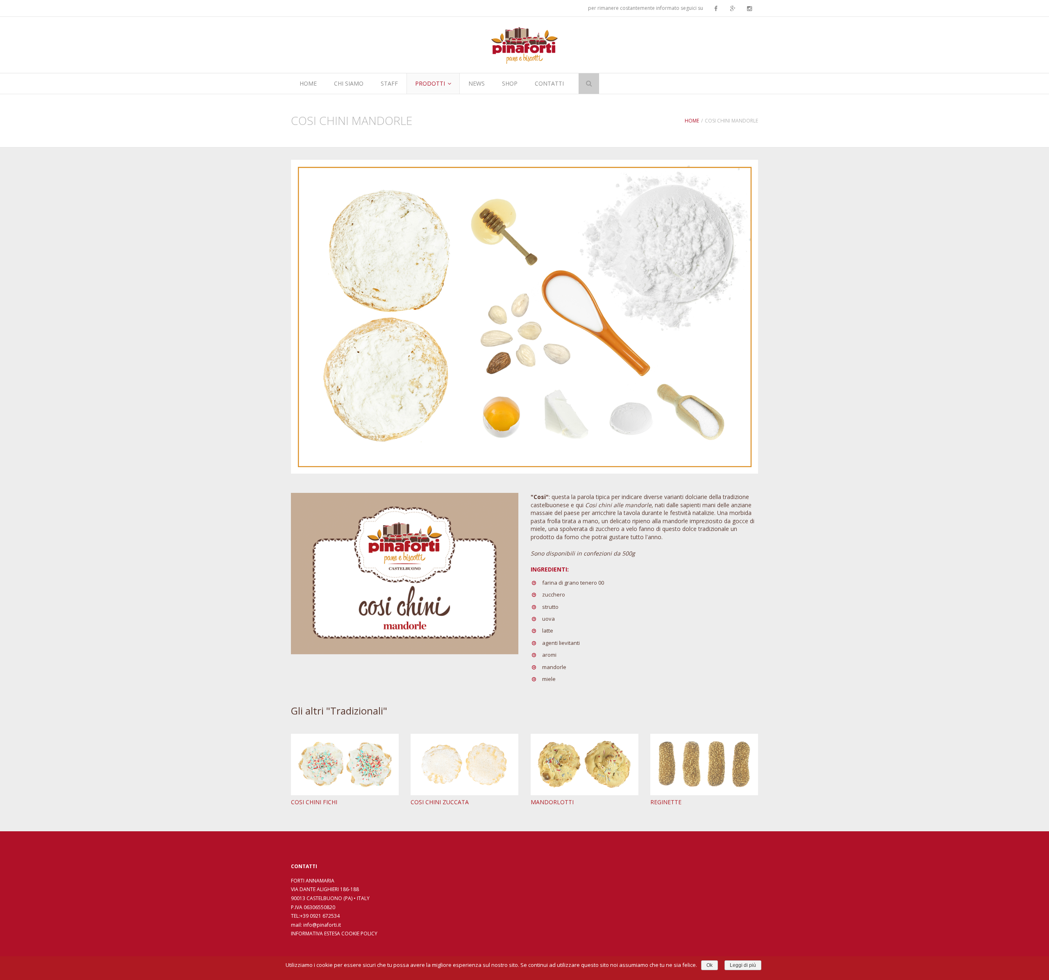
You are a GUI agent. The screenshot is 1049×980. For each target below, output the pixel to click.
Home (692, 120)
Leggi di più (743, 965)
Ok (709, 965)
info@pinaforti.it (322, 924)
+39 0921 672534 (320, 915)
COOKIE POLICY (359, 933)
